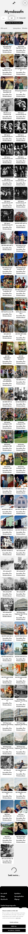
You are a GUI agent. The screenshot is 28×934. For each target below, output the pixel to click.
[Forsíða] (14, 3)
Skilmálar (24, 28)
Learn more (18, 918)
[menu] (25, 3)
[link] (4, 893)
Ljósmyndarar (17, 28)
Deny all (14, 926)
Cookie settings (14, 922)
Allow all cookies (14, 930)
